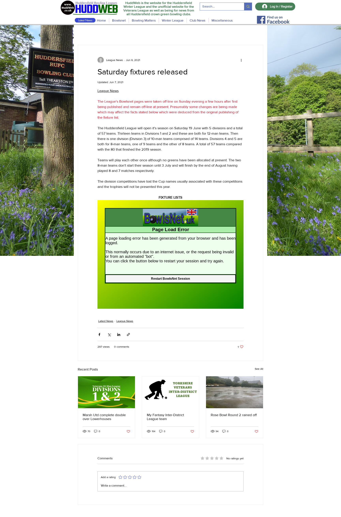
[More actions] (241, 60)
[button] (144, 20)
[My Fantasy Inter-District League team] (170, 392)
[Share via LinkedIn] (119, 334)
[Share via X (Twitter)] (109, 334)
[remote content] (170, 254)
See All (259, 368)
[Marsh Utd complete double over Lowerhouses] (106, 392)
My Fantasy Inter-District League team (165, 417)
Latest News (105, 321)
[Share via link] (128, 334)
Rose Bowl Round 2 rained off (234, 415)
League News (124, 321)
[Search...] (248, 6)
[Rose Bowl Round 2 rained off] (234, 392)
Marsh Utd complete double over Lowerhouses (104, 417)
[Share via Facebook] (99, 334)
